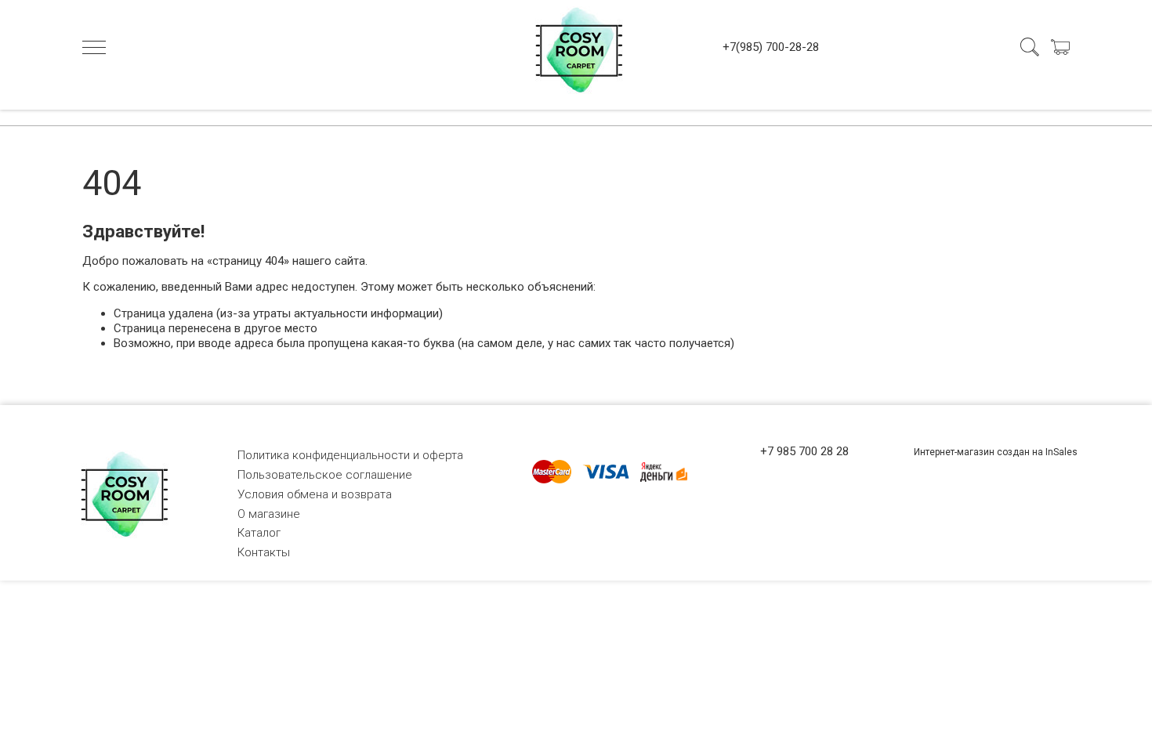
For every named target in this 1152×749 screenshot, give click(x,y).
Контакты (263, 552)
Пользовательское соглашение (324, 475)
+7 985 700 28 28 (804, 451)
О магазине (268, 514)
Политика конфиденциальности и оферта (350, 455)
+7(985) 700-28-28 (771, 47)
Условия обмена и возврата (314, 494)
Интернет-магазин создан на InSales (996, 452)
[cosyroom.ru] (576, 47)
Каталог (259, 533)
